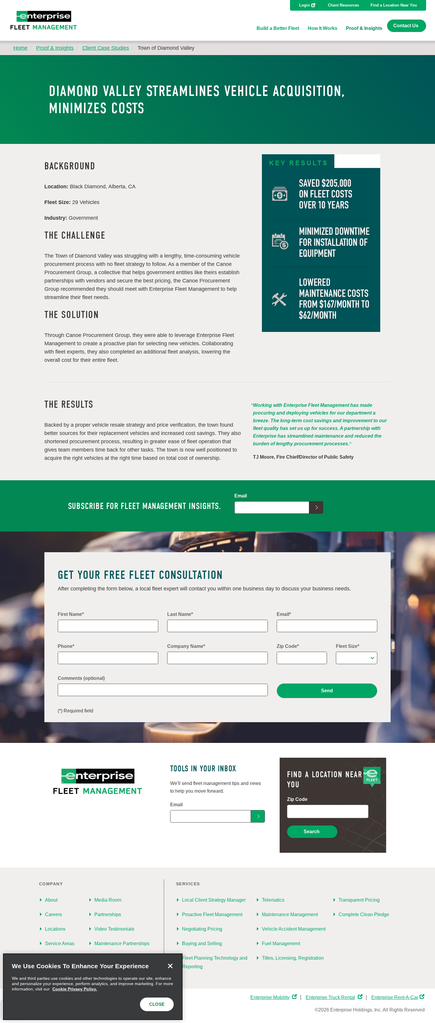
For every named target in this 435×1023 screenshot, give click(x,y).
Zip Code (297, 799)
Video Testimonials (114, 929)
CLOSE (157, 1004)
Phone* (66, 646)
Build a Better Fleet (278, 28)
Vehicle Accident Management (294, 929)
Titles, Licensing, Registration (293, 958)
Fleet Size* (347, 646)
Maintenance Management (290, 914)
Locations (55, 929)
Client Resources (343, 5)
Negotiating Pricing (202, 929)
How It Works (322, 28)
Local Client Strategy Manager (214, 899)
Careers (53, 914)
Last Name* (180, 614)
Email (240, 495)
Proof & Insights (364, 28)
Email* (284, 614)
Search (312, 831)
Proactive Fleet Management (212, 914)
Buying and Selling (202, 943)
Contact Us (405, 25)
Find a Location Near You (393, 5)
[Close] (170, 965)
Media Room (107, 899)
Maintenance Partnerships (121, 943)
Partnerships (107, 914)
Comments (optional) (81, 678)
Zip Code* (288, 646)
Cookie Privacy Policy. (74, 989)
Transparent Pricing (359, 899)
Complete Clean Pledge (364, 914)
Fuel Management (281, 943)
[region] (93, 986)
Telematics (273, 899)
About (51, 899)
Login (304, 5)
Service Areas (59, 943)
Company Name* (186, 646)
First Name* (71, 614)
